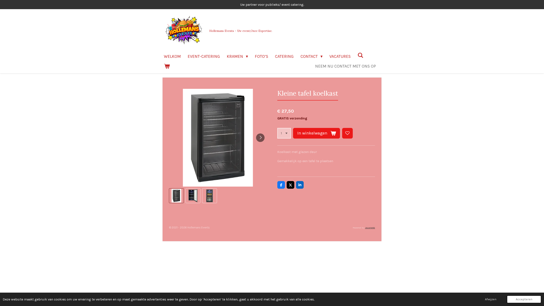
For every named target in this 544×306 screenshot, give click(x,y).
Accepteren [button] (524, 299)
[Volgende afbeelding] (260, 137)
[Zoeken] (360, 55)
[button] (176, 195)
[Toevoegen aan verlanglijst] (347, 133)
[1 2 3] (284, 133)
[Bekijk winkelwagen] (166, 66)
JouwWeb (370, 227)
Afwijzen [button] (490, 299)
